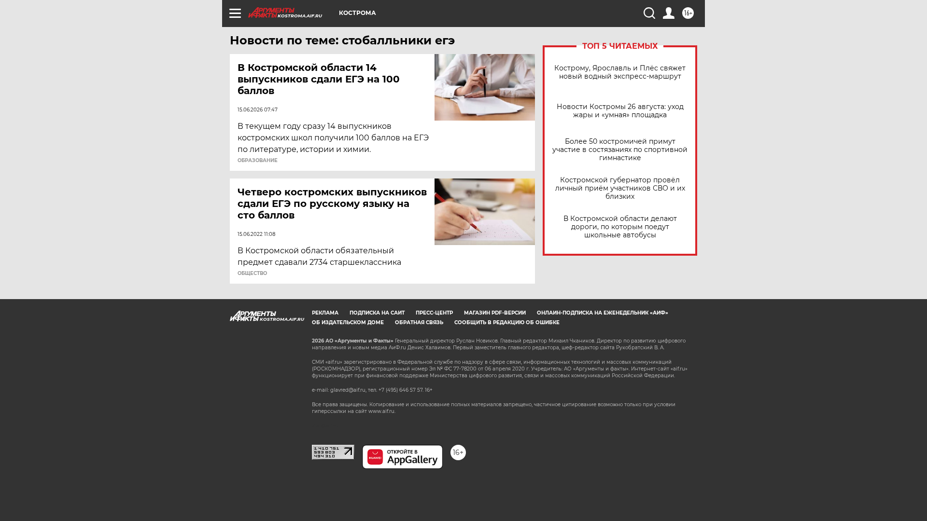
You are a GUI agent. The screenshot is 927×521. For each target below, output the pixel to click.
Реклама (325, 313)
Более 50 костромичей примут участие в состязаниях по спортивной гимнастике (620, 149)
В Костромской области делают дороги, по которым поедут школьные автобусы (620, 227)
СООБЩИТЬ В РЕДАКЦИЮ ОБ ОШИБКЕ (507, 322)
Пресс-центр (434, 313)
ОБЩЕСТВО (252, 273)
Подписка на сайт (377, 313)
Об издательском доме (348, 322)
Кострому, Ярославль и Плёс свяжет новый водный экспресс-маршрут (620, 72)
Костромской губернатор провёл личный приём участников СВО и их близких (620, 188)
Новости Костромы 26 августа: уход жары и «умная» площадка (620, 111)
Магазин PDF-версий (495, 313)
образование (258, 160)
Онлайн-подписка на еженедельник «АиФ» (602, 313)
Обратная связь (419, 322)
